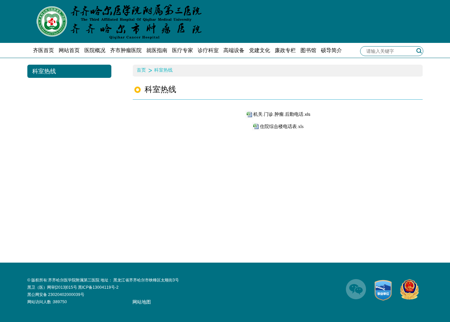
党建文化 (259, 50)
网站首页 (69, 50)
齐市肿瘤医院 (126, 50)
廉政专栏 (285, 50)
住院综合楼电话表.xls (281, 126)
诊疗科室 (208, 50)
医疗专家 (182, 50)
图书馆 (308, 50)
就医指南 (156, 50)
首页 (141, 70)
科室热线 (163, 70)
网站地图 (141, 302)
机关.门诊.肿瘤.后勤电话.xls (281, 114)
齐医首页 (43, 50)
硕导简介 (331, 50)
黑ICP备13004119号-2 (98, 287)
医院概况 (94, 50)
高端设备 (233, 50)
